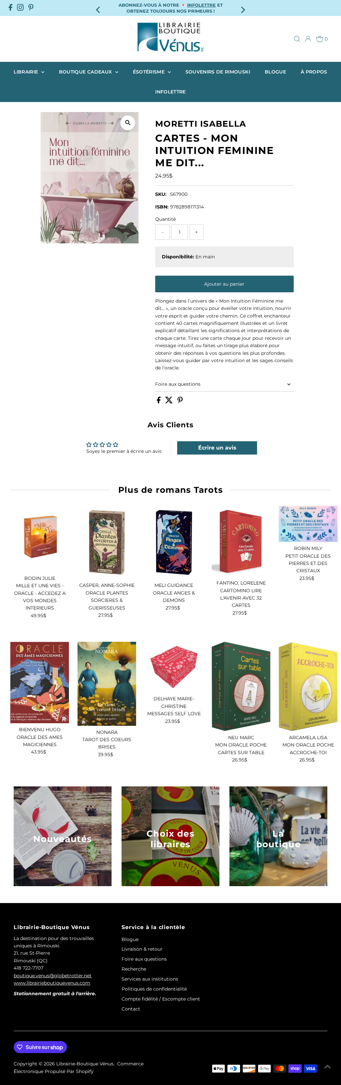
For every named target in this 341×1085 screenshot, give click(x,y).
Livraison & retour (142, 949)
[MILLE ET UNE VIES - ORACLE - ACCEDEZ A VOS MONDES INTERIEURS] (39, 539)
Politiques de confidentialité (154, 989)
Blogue (275, 72)
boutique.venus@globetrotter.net (53, 976)
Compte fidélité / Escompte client (161, 999)
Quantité (165, 219)
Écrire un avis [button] (217, 448)
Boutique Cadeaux (86, 72)
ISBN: (162, 207)
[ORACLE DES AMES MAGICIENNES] (39, 682)
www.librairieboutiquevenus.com (52, 983)
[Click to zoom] (127, 122)
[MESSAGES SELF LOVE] (174, 667)
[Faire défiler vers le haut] (327, 1066)
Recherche (134, 969)
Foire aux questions (177, 384)
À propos (314, 72)
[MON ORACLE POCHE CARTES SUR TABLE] (240, 686)
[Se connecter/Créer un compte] (308, 39)
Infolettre (170, 92)
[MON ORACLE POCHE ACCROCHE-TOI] (308, 686)
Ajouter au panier (224, 284)
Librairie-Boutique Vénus (85, 1064)
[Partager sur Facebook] (159, 402)
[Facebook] (10, 8)
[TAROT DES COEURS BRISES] (106, 684)
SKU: (161, 194)
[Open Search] (297, 39)
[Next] (242, 7)
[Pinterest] (31, 8)
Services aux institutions (150, 979)
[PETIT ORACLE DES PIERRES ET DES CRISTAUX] (308, 524)
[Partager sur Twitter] (169, 402)
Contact (131, 1009)
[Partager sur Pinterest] (180, 402)
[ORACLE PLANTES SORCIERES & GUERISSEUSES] (106, 542)
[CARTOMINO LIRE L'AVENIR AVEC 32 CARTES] (240, 541)
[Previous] (98, 7)
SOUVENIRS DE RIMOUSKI (217, 72)
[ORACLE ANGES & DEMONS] (174, 542)
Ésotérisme (149, 72)
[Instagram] (20, 8)
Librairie (27, 72)
